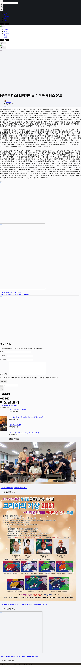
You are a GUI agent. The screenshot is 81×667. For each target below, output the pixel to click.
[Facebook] (1, 41)
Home (6, 29)
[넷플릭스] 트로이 (15, 425)
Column (6, 33)
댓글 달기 (4, 374)
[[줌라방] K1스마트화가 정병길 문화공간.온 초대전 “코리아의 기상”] (38, 601)
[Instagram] (3, 41)
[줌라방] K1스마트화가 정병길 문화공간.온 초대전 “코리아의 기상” (23, 604)
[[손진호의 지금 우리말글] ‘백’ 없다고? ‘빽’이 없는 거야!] (21, 652)
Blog (5, 35)
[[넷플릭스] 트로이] (3, 428)
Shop (5, 37)
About (6, 31)
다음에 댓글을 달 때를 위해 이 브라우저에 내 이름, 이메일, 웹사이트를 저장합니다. (31, 377)
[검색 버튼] (1, 388)
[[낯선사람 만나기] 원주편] (3, 412)
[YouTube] (8, 41)
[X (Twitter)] (6, 41)
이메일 (3, 355)
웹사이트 (3, 359)
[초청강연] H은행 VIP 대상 (11, 405)
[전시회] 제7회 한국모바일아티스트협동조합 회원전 (27, 417)
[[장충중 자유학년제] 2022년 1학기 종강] (38, 484)
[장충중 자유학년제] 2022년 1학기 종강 (13, 488)
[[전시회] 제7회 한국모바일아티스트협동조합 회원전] (3, 420)
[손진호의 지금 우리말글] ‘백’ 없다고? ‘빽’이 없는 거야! (19, 656)
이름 (2, 352)
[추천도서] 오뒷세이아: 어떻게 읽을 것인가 (24, 433)
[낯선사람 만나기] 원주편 (18, 409)
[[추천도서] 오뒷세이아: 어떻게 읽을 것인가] (3, 436)
